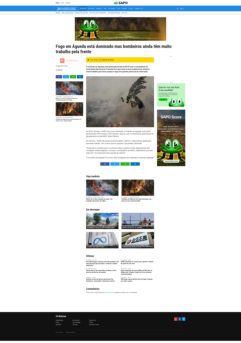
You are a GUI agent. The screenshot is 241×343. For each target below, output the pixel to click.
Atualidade (59, 70)
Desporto (88, 277)
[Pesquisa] (177, 8)
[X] (183, 319)
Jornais (67, 3)
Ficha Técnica (59, 332)
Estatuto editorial (70, 332)
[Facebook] (179, 319)
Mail (62, 3)
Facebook (108, 292)
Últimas (90, 256)
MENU (57, 3)
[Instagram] (175, 319)
